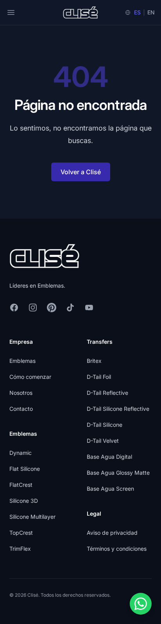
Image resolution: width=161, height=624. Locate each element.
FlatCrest (20, 484)
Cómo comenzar (30, 376)
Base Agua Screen (110, 488)
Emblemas (22, 360)
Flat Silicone (24, 468)
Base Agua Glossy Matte (118, 472)
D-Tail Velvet (103, 440)
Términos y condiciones (117, 548)
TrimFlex (20, 548)
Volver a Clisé (81, 172)
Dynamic (20, 452)
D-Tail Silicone (104, 424)
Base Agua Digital (109, 456)
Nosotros (20, 392)
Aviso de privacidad (112, 532)
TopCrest (21, 532)
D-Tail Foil (99, 376)
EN (151, 12)
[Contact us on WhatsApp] (141, 604)
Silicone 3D (23, 500)
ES (137, 12)
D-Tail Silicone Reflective (118, 408)
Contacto (21, 408)
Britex (94, 360)
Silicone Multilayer (32, 516)
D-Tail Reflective (107, 392)
